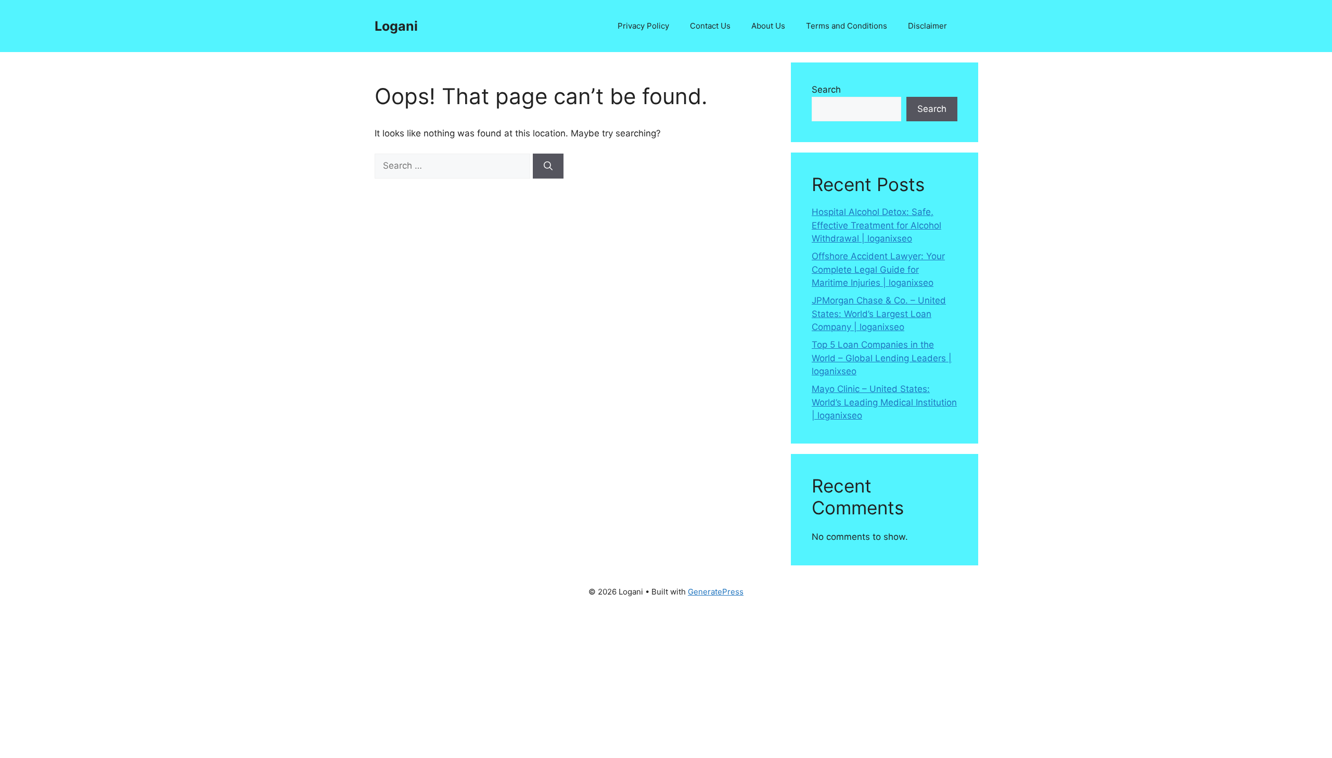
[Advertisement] (312, 681)
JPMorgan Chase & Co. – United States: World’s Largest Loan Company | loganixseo (879, 313)
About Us (768, 26)
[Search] (548, 166)
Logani (396, 26)
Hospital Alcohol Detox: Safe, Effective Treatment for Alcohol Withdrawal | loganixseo (876, 225)
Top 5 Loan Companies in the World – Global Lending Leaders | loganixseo (882, 357)
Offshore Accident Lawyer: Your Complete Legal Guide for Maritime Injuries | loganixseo (878, 269)
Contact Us (710, 26)
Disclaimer (927, 26)
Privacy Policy (643, 26)
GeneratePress (716, 592)
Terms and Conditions (846, 26)
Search (826, 89)
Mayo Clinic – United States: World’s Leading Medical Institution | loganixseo (884, 402)
